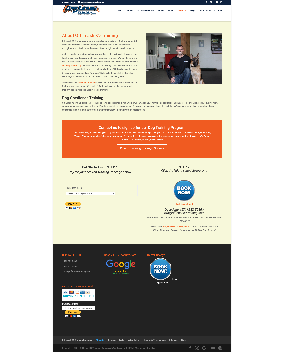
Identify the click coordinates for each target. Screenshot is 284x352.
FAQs (192, 10)
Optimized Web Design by (114, 348)
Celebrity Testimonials (155, 340)
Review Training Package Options (142, 148)
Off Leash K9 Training (90, 348)
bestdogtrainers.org (71, 65)
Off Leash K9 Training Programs (77, 340)
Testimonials (205, 10)
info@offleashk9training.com (184, 213)
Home (120, 10)
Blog (183, 340)
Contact (218, 10)
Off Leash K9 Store (145, 10)
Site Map (173, 340)
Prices (130, 10)
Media (171, 10)
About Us (182, 10)
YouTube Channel (86, 82)
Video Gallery (134, 340)
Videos (161, 10)
